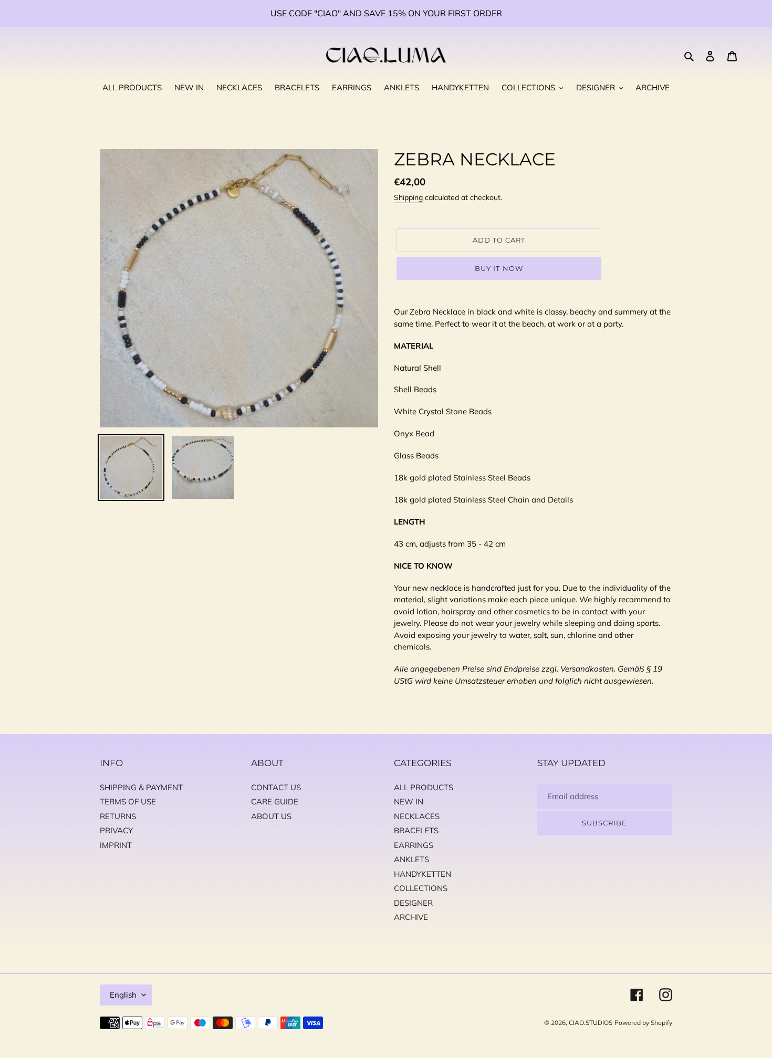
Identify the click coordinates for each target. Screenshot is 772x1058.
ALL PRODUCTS (423, 787)
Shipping (408, 197)
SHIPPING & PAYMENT (141, 787)
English (123, 995)
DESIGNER (413, 903)
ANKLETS (411, 859)
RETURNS (118, 816)
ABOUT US (271, 816)
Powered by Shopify (643, 1022)
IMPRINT (116, 845)
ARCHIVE (411, 917)
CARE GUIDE (274, 801)
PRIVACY (116, 830)
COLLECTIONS (420, 888)
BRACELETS (416, 830)
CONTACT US (276, 787)
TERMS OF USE (128, 801)
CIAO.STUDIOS (590, 1022)
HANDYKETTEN (422, 874)
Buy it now (499, 268)
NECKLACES (417, 816)
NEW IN (408, 801)
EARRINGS (413, 845)
